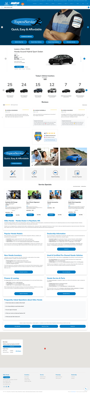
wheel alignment (67, 289)
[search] (87, 3)
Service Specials (42, 379)
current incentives (77, 241)
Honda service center (53, 281)
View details (19, 67)
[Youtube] (8, 388)
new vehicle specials (19, 262)
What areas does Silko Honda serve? (13, 317)
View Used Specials (66, 273)
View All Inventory (44, 78)
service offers (61, 285)
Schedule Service (83, 187)
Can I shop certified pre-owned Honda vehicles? (15, 307)
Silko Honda (4, 392)
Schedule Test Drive (24, 273)
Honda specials (62, 241)
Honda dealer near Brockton (70, 244)
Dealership (74, 375)
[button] (45, 350)
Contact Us (66, 250)
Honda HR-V (20, 244)
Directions (73, 379)
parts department (63, 287)
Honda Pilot (27, 244)
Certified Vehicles (27, 380)
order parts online (71, 287)
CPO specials (80, 262)
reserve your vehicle (26, 285)
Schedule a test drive (15, 264)
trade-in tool (62, 242)
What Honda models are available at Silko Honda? (15, 303)
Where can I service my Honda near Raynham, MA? (15, 314)
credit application (19, 283)
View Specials (17, 327)
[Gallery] (45, 27)
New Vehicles (26, 377)
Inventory (26, 375)
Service (42, 375)
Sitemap (16, 392)
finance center (8, 281)
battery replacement (75, 289)
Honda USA (40, 392)
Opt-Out (37, 392)
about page (71, 242)
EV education (36, 242)
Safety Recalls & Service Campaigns (31, 392)
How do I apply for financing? (11, 310)
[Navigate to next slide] (89, 27)
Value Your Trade (45, 327)
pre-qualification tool (20, 284)
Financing (58, 375)
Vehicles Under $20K (27, 382)
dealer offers (67, 241)
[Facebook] (4, 388)
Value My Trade (58, 379)
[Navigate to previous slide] (1, 27)
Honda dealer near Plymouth (57, 245)
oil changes (62, 289)
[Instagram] (6, 388)
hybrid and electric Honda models (26, 242)
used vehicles (65, 258)
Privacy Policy (9, 392)
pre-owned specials (61, 261)
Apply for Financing (24, 294)
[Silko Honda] (12, 3)
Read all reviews (84, 105)
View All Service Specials (76, 187)
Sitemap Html (20, 392)
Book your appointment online (61, 284)
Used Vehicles (26, 379)
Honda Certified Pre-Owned (68, 262)
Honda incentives (28, 262)
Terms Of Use (13, 392)
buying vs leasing (18, 285)
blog (79, 242)
